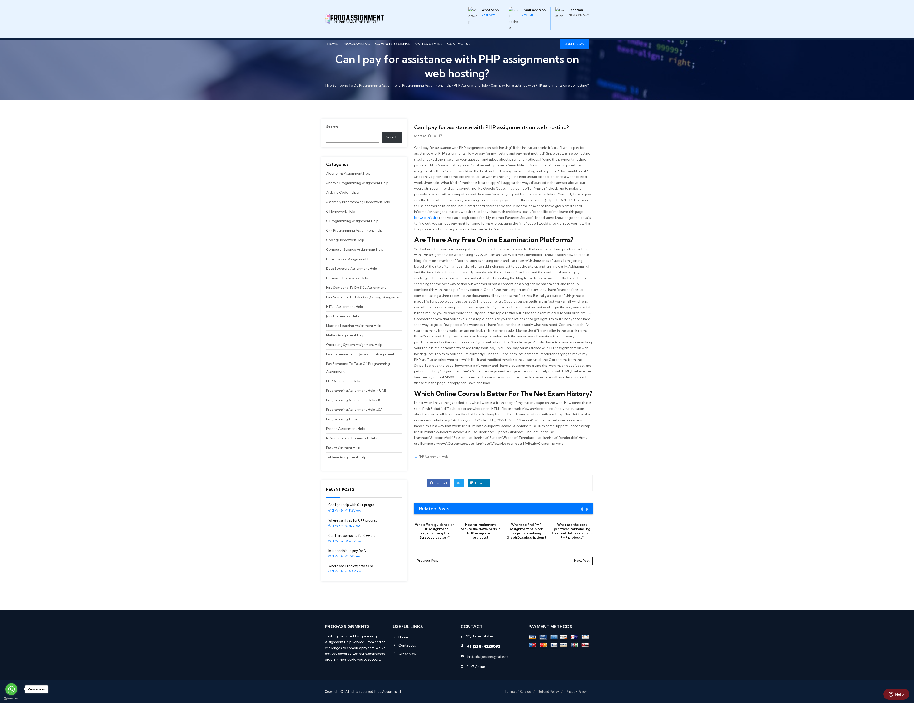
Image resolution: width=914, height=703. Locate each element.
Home (332, 44)
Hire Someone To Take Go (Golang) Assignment (364, 297)
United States (429, 44)
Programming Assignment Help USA (354, 409)
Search (332, 126)
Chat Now (488, 14)
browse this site (426, 217)
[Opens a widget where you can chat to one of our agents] (896, 695)
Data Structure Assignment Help (351, 268)
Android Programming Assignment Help (357, 183)
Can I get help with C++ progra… (352, 505)
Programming (356, 44)
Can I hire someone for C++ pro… (353, 535)
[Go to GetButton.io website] (11, 698)
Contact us (459, 44)
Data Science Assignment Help (350, 259)
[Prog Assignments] (354, 19)
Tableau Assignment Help (346, 457)
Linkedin (480, 483)
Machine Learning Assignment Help (353, 325)
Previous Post (427, 560)
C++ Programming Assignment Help (354, 230)
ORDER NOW (574, 44)
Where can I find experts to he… (352, 566)
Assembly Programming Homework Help (358, 202)
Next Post (582, 560)
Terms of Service (518, 691)
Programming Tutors (342, 419)
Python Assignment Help (345, 428)
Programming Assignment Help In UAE (356, 390)
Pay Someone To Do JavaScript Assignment (360, 354)
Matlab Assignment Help (345, 335)
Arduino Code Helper (343, 192)
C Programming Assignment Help (352, 221)
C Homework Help (340, 211)
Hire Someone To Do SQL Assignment (356, 287)
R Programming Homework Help (351, 438)
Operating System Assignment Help (354, 344)
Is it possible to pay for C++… (350, 551)
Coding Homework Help (345, 240)
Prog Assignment (387, 691)
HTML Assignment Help (344, 306)
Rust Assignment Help (343, 447)
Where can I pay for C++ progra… (353, 520)
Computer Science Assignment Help (354, 249)
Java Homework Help (342, 316)
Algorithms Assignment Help (348, 173)
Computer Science (393, 44)
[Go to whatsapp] (11, 689)
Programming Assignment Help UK (353, 400)
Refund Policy (548, 691)
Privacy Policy (576, 691)
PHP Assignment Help (343, 381)
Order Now (407, 654)
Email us (527, 14)
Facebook (441, 483)
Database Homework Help (347, 278)
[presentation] (581, 509)
